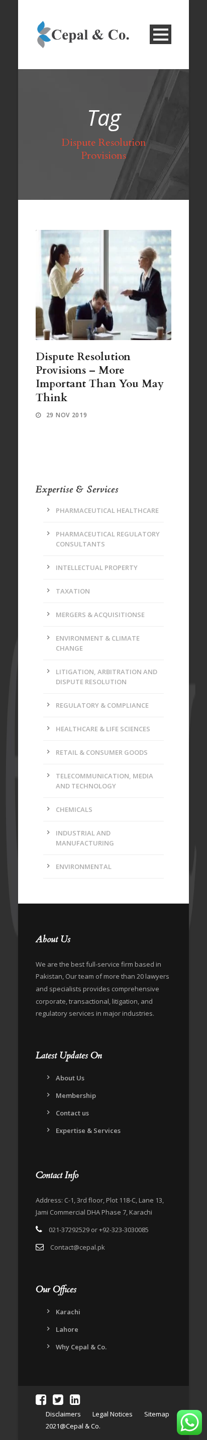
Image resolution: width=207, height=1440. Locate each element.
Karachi (68, 1311)
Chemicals (74, 809)
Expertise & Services (88, 1130)
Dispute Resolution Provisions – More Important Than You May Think (100, 377)
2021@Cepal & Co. (73, 1425)
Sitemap (156, 1413)
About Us (70, 1077)
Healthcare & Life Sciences (103, 728)
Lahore (67, 1329)
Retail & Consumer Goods (102, 752)
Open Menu (160, 34)
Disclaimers (64, 1413)
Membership (76, 1095)
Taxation (73, 591)
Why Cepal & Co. (81, 1346)
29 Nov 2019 (66, 415)
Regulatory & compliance (102, 705)
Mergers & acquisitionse (100, 614)
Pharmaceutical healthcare (107, 510)
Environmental (84, 866)
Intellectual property (97, 567)
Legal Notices (112, 1413)
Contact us (72, 1112)
